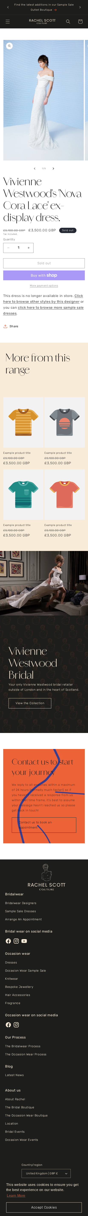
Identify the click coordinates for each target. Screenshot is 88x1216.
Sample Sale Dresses (20, 911)
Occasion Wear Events (21, 1140)
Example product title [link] (17, 452)
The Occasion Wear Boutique (26, 1115)
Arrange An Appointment (23, 919)
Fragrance (12, 1003)
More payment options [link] (44, 285)
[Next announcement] (80, 7)
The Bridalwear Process (22, 1046)
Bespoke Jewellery (19, 987)
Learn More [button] (16, 1195)
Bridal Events (15, 1132)
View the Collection (30, 703)
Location (11, 1123)
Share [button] (14, 326)
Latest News (14, 1075)
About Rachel (15, 1099)
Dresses (11, 962)
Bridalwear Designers (21, 903)
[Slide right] (53, 168)
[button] (7, 21)
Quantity (9, 239)
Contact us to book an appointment (35, 825)
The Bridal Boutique (19, 1107)
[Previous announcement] (8, 7)
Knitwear (11, 979)
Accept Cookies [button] (44, 1207)
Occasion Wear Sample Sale (25, 970)
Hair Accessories (17, 995)
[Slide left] (34, 168)
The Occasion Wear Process (26, 1054)
